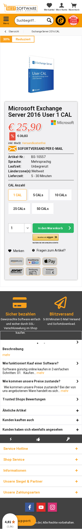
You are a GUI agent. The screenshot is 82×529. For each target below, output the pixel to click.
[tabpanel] (20, 317)
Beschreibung (13, 349)
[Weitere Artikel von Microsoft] (62, 122)
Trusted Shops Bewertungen (24, 399)
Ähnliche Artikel (14, 410)
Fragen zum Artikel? (51, 250)
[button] (46, 239)
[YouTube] (41, 507)
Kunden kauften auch (18, 420)
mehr (6, 355)
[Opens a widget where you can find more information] (20, 521)
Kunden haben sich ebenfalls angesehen (33, 429)
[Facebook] (29, 507)
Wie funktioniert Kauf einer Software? (31, 363)
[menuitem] (6, 20)
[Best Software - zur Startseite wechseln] (20, 8)
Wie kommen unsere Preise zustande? (31, 381)
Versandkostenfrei (34, 143)
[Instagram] (52, 507)
